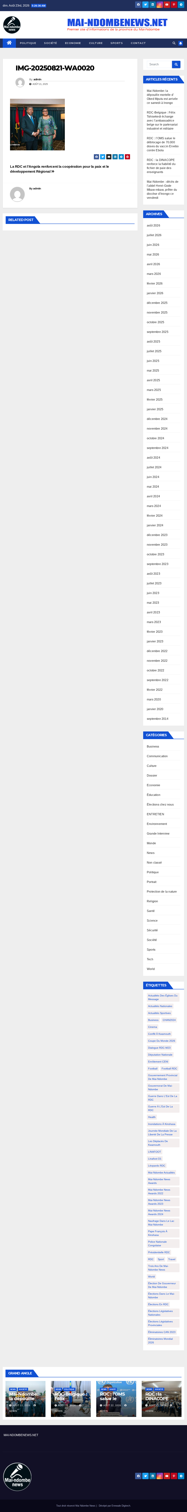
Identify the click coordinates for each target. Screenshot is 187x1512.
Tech (150, 959)
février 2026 (155, 283)
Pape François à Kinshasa (157, 1233)
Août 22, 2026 (21, 1405)
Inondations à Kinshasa (161, 1124)
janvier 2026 (155, 293)
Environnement (157, 823)
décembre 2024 (157, 418)
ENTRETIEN (155, 814)
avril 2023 (153, 612)
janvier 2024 (155, 525)
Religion (152, 901)
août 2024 (153, 457)
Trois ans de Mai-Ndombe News (158, 1268)
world (151, 1276)
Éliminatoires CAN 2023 (161, 1332)
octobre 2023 (155, 554)
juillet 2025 (154, 351)
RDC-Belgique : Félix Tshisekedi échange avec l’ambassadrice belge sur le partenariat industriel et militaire (162, 120)
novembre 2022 (157, 660)
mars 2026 (154, 273)
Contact (138, 43)
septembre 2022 (157, 680)
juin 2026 (153, 244)
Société (50, 43)
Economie (73, 43)
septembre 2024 (157, 447)
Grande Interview (158, 833)
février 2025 (155, 399)
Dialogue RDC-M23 (159, 1047)
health (152, 1117)
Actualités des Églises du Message (163, 997)
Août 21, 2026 (158, 1405)
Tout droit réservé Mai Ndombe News (76, 1505)
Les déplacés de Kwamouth (158, 1143)
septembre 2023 (157, 564)
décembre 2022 (157, 651)
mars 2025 (154, 389)
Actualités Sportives (159, 1013)
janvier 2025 (155, 409)
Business (153, 746)
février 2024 (155, 515)
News (150, 852)
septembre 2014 (157, 718)
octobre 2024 (155, 438)
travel (171, 1259)
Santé (151, 910)
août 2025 (153, 341)
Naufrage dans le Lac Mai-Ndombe (161, 1222)
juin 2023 (153, 593)
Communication (157, 756)
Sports (116, 43)
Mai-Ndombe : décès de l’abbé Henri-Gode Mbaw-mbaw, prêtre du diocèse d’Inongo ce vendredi (162, 189)
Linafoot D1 (154, 1158)
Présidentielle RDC (159, 1252)
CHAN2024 (169, 1020)
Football (152, 1068)
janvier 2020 (155, 709)
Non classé (154, 862)
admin (37, 79)
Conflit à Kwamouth (159, 1033)
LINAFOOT (154, 1151)
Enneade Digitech (121, 1505)
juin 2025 (153, 360)
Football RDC (169, 1068)
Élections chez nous (160, 804)
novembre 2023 (157, 544)
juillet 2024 (154, 467)
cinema (152, 1026)
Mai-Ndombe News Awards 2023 (159, 1202)
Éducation (153, 794)
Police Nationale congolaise (157, 1243)
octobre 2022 (155, 670)
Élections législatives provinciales (160, 1323)
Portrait (152, 881)
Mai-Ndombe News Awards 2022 (159, 1191)
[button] (174, 43)
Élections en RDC (158, 1304)
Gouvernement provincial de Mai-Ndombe (162, 1077)
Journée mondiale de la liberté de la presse (162, 1132)
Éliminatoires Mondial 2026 (160, 1340)
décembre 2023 (157, 535)
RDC (151, 1259)
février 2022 (155, 689)
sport (161, 1259)
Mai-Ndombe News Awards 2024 (159, 1212)
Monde (151, 843)
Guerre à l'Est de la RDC (160, 1108)
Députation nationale (160, 1054)
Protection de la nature (162, 891)
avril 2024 (153, 496)
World (151, 969)
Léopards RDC (156, 1165)
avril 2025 (153, 380)
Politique (28, 43)
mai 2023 (153, 602)
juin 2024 (153, 477)
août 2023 (153, 573)
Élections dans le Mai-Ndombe (161, 1295)
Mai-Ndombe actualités (161, 1172)
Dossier (152, 775)
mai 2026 (153, 254)
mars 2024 (154, 506)
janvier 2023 (155, 641)
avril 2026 (153, 264)
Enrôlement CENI (158, 1061)
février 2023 (155, 631)
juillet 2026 (154, 235)
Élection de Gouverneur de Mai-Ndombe (162, 1285)
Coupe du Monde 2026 (161, 1040)
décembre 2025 (157, 302)
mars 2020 (154, 699)
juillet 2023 (154, 583)
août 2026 (153, 225)
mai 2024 (153, 486)
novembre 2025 (157, 312)
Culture (96, 43)
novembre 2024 (157, 428)
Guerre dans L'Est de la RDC (162, 1098)
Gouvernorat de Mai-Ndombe (160, 1087)
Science (152, 920)
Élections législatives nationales (160, 1313)
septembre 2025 (157, 331)
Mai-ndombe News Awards (159, 1181)
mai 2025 (153, 370)
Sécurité (152, 930)
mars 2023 (154, 622)
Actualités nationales (160, 1006)
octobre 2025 (155, 322)
